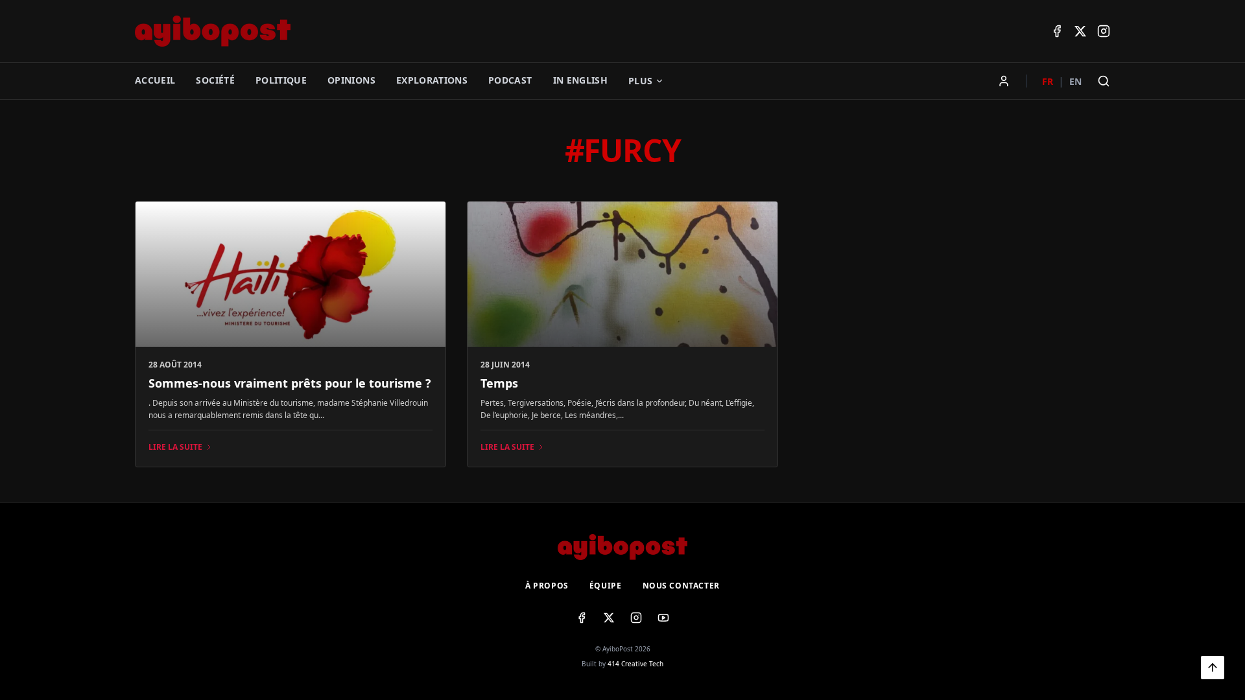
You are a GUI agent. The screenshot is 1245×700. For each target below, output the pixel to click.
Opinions (351, 80)
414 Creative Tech (635, 663)
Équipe (605, 586)
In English (580, 80)
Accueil (155, 80)
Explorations (432, 80)
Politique (281, 80)
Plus (640, 81)
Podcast (510, 80)
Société (215, 80)
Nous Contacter (681, 586)
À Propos (547, 586)
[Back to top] (1212, 667)
